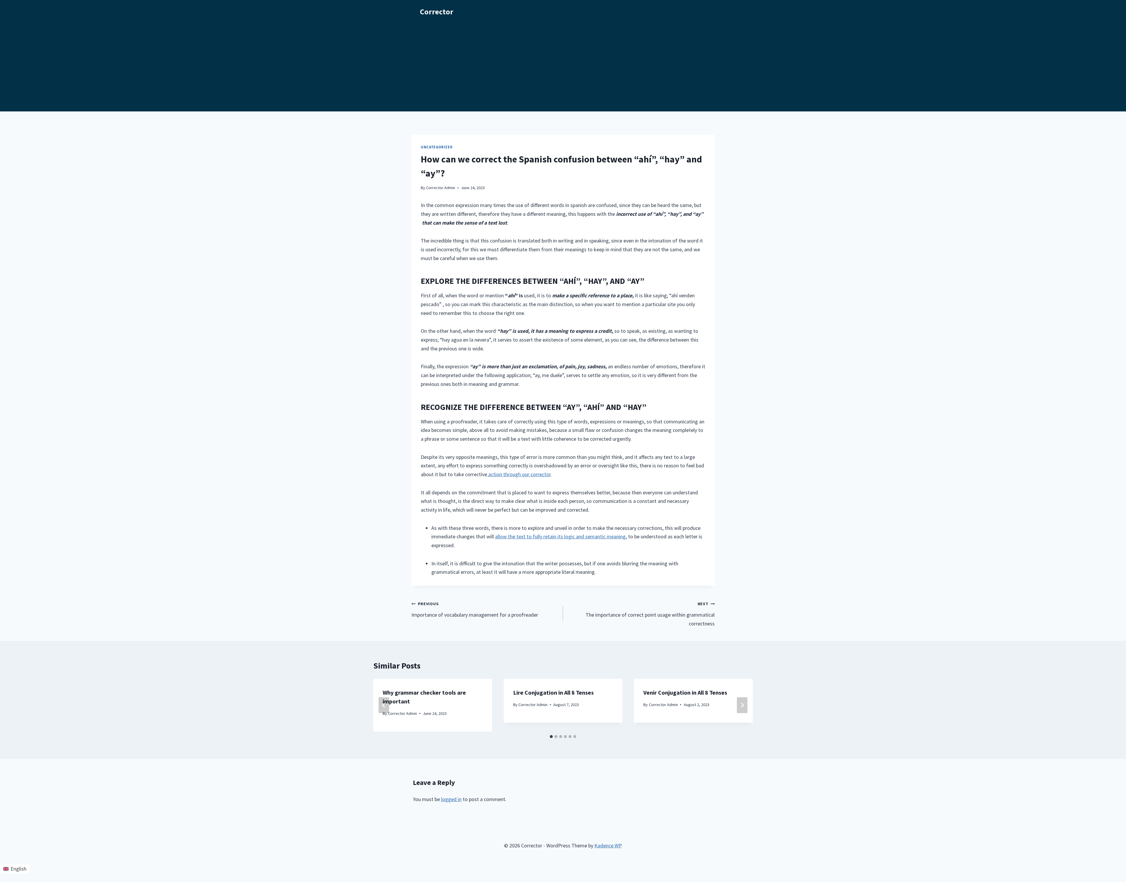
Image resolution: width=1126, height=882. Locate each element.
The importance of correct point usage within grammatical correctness (650, 614)
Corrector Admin (440, 187)
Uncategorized (436, 147)
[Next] (742, 705)
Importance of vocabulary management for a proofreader (474, 609)
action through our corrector (519, 474)
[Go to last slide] (384, 705)
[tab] (551, 736)
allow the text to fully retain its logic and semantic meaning (560, 536)
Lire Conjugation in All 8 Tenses (553, 692)
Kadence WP (608, 845)
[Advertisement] (563, 67)
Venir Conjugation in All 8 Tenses (685, 692)
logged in (451, 799)
